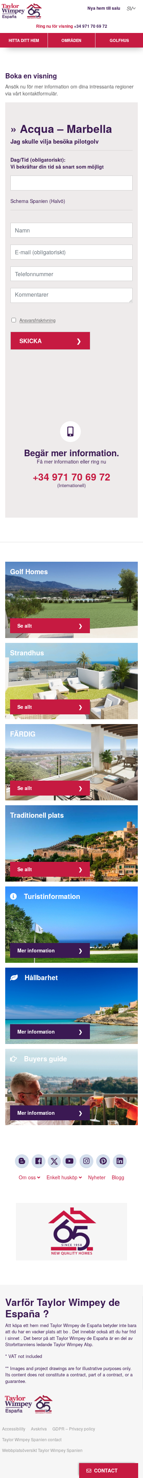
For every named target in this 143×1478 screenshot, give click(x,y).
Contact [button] (104, 1470)
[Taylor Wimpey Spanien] (71, 11)
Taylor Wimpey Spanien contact (31, 1439)
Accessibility (13, 1429)
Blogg (118, 1177)
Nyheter (97, 1177)
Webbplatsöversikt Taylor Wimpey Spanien (42, 1450)
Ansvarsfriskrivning (37, 320)
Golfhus (119, 40)
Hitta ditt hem (24, 40)
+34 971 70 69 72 (90, 26)
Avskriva (39, 1429)
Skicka (30, 341)
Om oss (28, 1177)
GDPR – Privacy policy (73, 1429)
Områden (71, 40)
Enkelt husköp (63, 1177)
